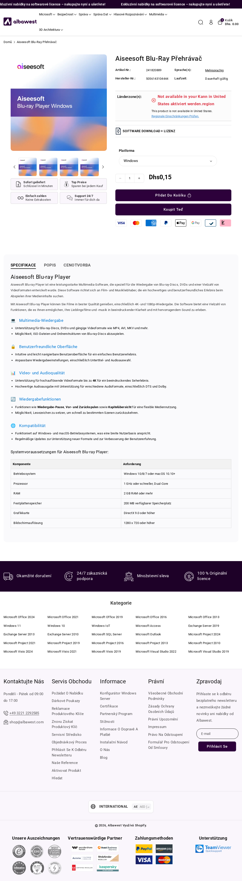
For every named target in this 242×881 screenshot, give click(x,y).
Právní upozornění (163, 719)
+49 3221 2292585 (24, 713)
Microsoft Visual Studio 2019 (208, 651)
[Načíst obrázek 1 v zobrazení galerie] (27, 167)
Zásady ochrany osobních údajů (161, 709)
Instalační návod (114, 742)
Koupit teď (173, 209)
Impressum (157, 727)
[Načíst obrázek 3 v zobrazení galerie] (69, 167)
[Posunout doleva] (14, 167)
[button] (47, 14)
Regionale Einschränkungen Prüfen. (175, 116)
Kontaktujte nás (24, 681)
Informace (113, 681)
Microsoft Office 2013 (203, 617)
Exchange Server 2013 (19, 634)
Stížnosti (107, 722)
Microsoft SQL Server (107, 634)
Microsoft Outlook (148, 634)
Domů (8, 42)
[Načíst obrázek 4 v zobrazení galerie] (89, 167)
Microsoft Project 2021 (20, 643)
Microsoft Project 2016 (108, 643)
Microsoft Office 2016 (151, 617)
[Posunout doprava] (103, 167)
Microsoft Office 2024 (19, 617)
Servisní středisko (67, 735)
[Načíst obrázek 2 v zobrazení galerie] (48, 167)
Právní (156, 681)
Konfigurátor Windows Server (118, 696)
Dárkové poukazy (66, 701)
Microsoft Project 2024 (204, 634)
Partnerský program (116, 714)
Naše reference (65, 763)
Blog (103, 757)
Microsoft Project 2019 (64, 643)
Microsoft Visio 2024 (18, 651)
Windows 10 (56, 626)
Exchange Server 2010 (63, 634)
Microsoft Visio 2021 (62, 651)
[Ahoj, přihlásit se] (211, 22)
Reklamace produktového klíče (68, 711)
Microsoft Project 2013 (152, 643)
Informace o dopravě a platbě (119, 732)
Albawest (115, 825)
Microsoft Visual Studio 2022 (156, 651)
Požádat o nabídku (67, 693)
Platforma (127, 151)
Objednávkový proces (69, 742)
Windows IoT (101, 626)
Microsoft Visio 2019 (106, 651)
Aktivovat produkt (66, 770)
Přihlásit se (217, 746)
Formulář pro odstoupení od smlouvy (168, 745)
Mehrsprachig (214, 70)
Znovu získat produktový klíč (65, 724)
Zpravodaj (209, 681)
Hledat (57, 778)
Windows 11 (12, 626)
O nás (105, 750)
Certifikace (109, 706)
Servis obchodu (71, 681)
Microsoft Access (148, 626)
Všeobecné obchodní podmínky (165, 696)
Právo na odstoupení (165, 735)
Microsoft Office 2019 (107, 617)
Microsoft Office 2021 (63, 617)
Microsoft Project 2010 (204, 643)
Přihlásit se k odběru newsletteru (69, 752)
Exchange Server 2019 (203, 626)
